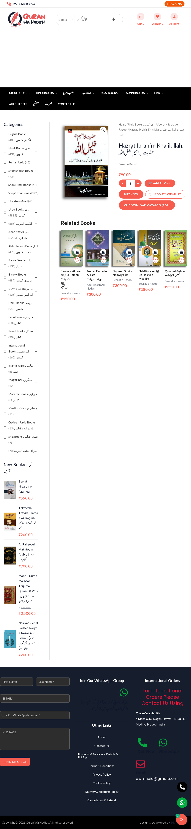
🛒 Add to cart (160, 183)
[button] (174, 4)
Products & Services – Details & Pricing (98, 755)
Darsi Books (109, 93)
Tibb (157, 93)
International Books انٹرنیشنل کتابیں (18, 351)
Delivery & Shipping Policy (101, 791)
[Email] (140, 764)
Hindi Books (45, 93)
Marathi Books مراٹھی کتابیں (22, 397)
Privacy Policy (102, 774)
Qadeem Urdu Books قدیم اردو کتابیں (21, 425)
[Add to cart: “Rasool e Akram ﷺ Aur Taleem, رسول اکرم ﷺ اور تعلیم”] (77, 252)
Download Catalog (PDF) (149, 205)
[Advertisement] (95, 59)
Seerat (161, 124)
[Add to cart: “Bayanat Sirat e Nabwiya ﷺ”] (129, 252)
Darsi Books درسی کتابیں (20, 305)
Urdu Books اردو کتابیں (18, 212)
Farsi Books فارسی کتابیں (20, 320)
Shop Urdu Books (23, 193)
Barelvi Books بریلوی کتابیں (20, 277)
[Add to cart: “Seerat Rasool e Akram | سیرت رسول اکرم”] (103, 252)
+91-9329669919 (23, 3)
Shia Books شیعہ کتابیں (23, 439)
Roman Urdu (19, 162)
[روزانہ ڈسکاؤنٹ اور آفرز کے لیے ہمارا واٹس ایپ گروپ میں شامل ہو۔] (123, 692)
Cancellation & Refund (101, 800)
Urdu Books (18, 93)
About (102, 737)
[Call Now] (142, 742)
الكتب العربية (20, 223)
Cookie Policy (102, 783)
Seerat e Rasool (128, 164)
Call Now (146, 751)
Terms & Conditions (101, 766)
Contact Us (66, 104)
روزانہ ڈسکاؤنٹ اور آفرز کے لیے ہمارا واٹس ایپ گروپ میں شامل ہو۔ (104, 705)
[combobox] (5, 715)
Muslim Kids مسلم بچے (22, 411)
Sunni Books (135, 93)
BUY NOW (131, 194)
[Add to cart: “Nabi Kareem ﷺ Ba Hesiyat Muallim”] (155, 252)
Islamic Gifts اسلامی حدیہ (21, 368)
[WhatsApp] (163, 742)
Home (122, 124)
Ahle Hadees (18, 104)
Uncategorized (20, 201)
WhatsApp (168, 751)
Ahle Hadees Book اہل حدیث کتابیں (23, 249)
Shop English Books (20, 173)
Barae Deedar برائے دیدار (20, 263)
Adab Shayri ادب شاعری (18, 234)
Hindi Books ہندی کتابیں (20, 151)
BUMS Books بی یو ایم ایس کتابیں (20, 291)
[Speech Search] (113, 19)
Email (141, 772)
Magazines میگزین (20, 382)
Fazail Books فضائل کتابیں (21, 334)
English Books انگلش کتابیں (20, 137)
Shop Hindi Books (22, 184)
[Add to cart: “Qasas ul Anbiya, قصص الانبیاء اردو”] (181, 252)
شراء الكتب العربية (22, 450)
